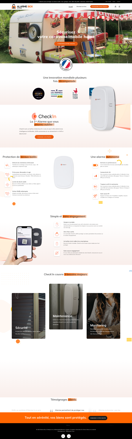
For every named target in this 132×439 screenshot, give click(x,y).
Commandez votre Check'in (66, 43)
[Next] (69, 436)
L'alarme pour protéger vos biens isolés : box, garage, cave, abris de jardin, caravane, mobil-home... (66, 1)
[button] (44, 137)
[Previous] (63, 436)
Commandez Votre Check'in (98, 418)
